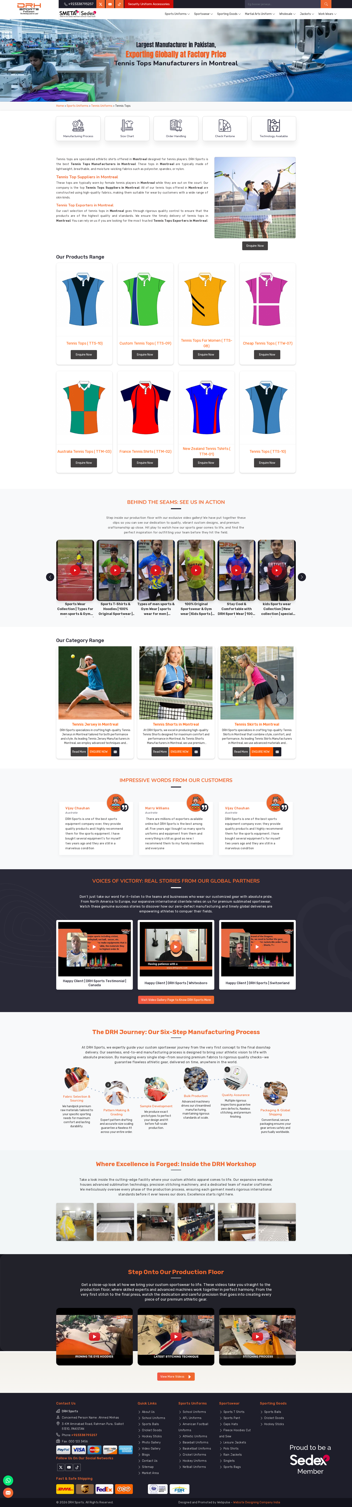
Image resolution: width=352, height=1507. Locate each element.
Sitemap (147, 1467)
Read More (79, 752)
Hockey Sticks (151, 1436)
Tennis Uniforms (101, 106)
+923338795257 (84, 1435)
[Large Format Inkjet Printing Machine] (236, 1221)
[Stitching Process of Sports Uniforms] (257, 1336)
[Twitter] (100, 4)
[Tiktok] (119, 4)
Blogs (145, 1454)
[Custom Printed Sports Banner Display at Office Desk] (196, 1221)
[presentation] (50, 577)
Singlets (228, 1461)
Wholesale (285, 14)
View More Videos (172, 1376)
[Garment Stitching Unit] (75, 1221)
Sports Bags (231, 1467)
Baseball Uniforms (195, 1442)
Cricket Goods (151, 1430)
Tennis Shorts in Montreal (176, 724)
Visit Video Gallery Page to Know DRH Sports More (176, 1000)
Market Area (150, 1473)
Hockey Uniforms (194, 1461)
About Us (148, 1412)
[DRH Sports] (29, 9)
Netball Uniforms (194, 1467)
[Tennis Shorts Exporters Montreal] (175, 682)
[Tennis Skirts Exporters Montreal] (257, 682)
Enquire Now (255, 246)
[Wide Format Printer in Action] (115, 1221)
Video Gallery (150, 1448)
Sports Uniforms (176, 14)
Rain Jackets (232, 1454)
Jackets (305, 14)
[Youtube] (69, 1467)
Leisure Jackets (234, 1442)
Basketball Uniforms (196, 1448)
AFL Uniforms (192, 1418)
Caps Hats (230, 1424)
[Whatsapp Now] (8, 1480)
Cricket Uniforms (194, 1454)
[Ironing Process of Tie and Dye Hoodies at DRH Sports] (94, 1336)
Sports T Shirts (233, 1412)
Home (60, 106)
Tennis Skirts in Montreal (256, 724)
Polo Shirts (230, 1448)
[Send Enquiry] (8, 1493)
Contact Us (149, 1461)
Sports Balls (150, 1424)
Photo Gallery (151, 1442)
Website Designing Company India (256, 1502)
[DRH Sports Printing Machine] (277, 1221)
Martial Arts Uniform (258, 14)
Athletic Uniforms (194, 1436)
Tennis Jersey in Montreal (95, 724)
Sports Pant (231, 1418)
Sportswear (202, 14)
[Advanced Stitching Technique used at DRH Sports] (176, 1336)
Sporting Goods (227, 14)
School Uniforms (153, 1418)
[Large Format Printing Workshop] (156, 1221)
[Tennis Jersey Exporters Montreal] (95, 682)
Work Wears (325, 14)
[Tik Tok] (77, 1467)
